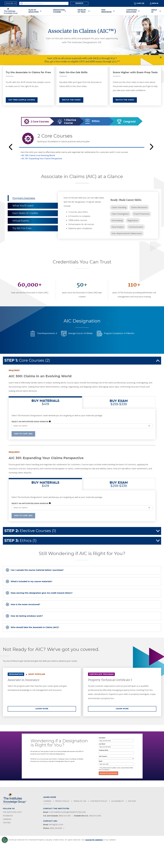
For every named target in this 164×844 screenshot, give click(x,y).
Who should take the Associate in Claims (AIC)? (35, 627)
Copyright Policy (99, 801)
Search (79, 3)
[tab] (82, 570)
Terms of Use (80, 801)
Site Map (132, 801)
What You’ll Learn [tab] (23, 206)
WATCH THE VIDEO (71, 100)
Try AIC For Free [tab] (21, 228)
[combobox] (43, 3)
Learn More (55, 709)
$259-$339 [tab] (119, 402)
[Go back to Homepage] (13, 11)
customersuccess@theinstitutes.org (67, 812)
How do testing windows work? (27, 616)
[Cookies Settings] (5, 840)
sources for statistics (94, 840)
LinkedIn (7, 819)
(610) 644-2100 (95, 816)
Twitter (6, 823)
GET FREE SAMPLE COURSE (21, 100)
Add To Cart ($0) (23, 434)
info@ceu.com (56, 825)
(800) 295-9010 (56, 828)
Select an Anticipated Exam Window (30, 422)
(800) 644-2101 (65, 816)
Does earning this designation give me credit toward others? (41, 593)
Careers (47, 801)
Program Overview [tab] (23, 198)
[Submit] (21, 3)
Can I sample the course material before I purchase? (37, 570)
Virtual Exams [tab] (20, 221)
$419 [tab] (45, 402)
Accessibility (117, 801)
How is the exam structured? (25, 604)
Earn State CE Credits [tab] (25, 213)
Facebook (8, 816)
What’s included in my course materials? (31, 581)
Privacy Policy (62, 801)
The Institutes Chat (12, 812)
